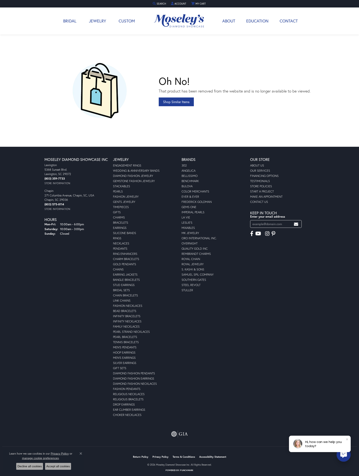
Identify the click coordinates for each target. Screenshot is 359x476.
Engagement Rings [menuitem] (127, 165)
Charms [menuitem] (119, 217)
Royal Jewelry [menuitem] (193, 264)
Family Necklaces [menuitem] (126, 326)
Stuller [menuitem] (187, 290)
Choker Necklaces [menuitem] (127, 415)
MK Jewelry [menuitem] (190, 233)
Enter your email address (267, 216)
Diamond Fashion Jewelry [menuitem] (133, 176)
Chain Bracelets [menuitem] (125, 295)
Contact (289, 21)
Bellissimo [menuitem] (190, 176)
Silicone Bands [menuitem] (124, 233)
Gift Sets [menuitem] (119, 368)
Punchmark (186, 470)
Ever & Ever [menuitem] (190, 197)
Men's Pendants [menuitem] (124, 347)
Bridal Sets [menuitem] (121, 290)
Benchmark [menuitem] (190, 181)
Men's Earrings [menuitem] (124, 358)
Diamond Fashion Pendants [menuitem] (134, 373)
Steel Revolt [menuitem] (191, 285)
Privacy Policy (160, 456)
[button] (160, 3)
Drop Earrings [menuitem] (124, 404)
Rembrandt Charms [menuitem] (196, 254)
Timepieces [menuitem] (121, 207)
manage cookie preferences (40, 458)
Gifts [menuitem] (117, 212)
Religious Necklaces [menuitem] (129, 394)
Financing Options (264, 176)
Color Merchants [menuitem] (195, 191)
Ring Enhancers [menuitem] (125, 254)
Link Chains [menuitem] (121, 300)
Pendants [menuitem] (120, 248)
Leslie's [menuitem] (187, 222)
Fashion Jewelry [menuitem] (126, 197)
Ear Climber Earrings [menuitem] (129, 410)
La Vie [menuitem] (186, 217)
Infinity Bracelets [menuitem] (126, 316)
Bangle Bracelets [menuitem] (126, 280)
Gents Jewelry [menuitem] (124, 202)
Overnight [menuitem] (190, 243)
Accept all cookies (58, 466)
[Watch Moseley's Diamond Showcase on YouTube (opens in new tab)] (258, 233)
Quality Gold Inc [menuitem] (195, 248)
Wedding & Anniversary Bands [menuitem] (136, 171)
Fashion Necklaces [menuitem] (127, 306)
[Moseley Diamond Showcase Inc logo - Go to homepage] (179, 21)
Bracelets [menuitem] (120, 222)
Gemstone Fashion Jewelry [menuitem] (134, 181)
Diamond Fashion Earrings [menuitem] (133, 378)
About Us (257, 165)
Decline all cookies (29, 466)
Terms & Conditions (184, 456)
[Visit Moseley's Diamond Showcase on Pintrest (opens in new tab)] (273, 233)
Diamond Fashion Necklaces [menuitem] (135, 384)
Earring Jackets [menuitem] (125, 274)
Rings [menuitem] (117, 238)
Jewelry (97, 21)
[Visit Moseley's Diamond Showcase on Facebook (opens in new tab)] (251, 233)
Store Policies (261, 186)
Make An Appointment (266, 197)
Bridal (69, 21)
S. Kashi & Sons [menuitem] (193, 269)
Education (257, 21)
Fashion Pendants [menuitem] (126, 389)
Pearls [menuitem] (118, 191)
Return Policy (140, 456)
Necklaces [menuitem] (121, 243)
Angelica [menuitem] (188, 171)
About (228, 21)
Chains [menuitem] (118, 269)
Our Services (260, 171)
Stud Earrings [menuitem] (124, 285)
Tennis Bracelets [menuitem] (126, 342)
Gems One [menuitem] (189, 207)
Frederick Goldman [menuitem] (197, 202)
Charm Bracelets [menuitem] (126, 259)
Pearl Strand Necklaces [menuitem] (131, 332)
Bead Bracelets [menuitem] (124, 311)
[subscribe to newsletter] (296, 224)
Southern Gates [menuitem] (194, 280)
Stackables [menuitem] (121, 186)
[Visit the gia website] (179, 434)
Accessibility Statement (212, 456)
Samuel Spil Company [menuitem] (198, 274)
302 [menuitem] (184, 165)
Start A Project (262, 191)
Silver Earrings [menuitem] (124, 363)
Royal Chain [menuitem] (191, 259)
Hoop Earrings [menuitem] (124, 352)
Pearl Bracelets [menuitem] (125, 337)
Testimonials (260, 181)
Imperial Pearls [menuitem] (193, 212)
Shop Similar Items (176, 102)
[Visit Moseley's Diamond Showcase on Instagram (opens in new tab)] (267, 233)
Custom (127, 21)
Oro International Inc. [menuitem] (199, 238)
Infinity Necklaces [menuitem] (127, 321)
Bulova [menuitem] (187, 186)
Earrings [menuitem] (120, 228)
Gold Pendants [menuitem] (124, 264)
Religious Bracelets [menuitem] (128, 399)
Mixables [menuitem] (188, 228)
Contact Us (259, 202)
